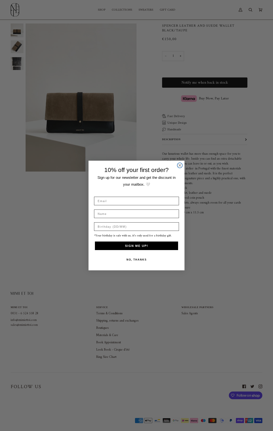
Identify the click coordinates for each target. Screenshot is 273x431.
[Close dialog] (179, 165)
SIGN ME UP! (136, 246)
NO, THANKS (136, 259)
